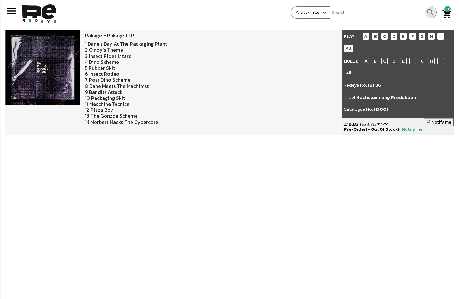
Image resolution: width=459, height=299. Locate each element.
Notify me (438, 122)
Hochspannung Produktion (386, 97)
